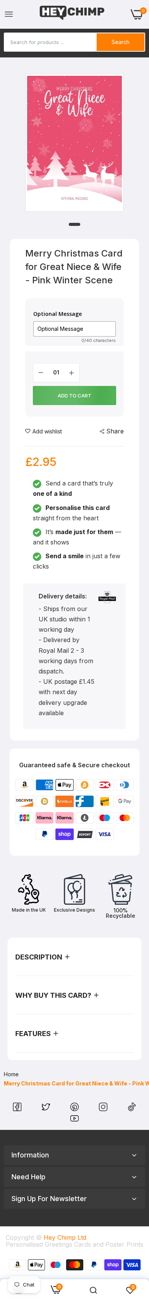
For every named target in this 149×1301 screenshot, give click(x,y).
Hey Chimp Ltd (65, 1237)
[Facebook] (18, 1109)
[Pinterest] (75, 1109)
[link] (93, 1290)
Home (11, 1074)
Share (115, 431)
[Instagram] (104, 1109)
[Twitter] (47, 1109)
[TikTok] (132, 1109)
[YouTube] (74, 1120)
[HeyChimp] (72, 14)
